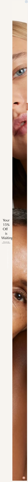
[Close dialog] (26, 2)
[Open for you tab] (23, 477)
